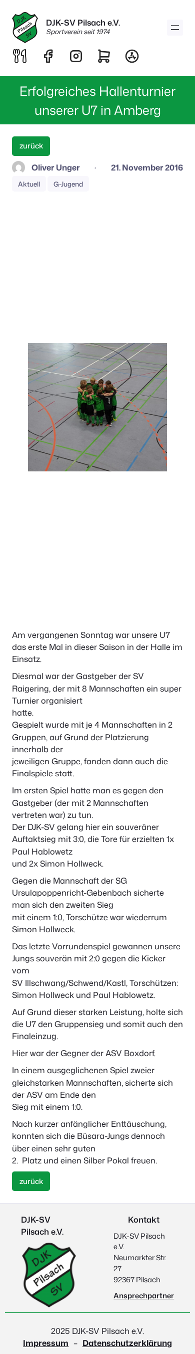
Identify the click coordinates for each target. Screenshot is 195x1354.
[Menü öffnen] (175, 28)
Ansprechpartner (144, 1295)
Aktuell (29, 184)
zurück (31, 145)
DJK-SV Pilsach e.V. (83, 22)
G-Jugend (68, 184)
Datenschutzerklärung (127, 1342)
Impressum (45, 1342)
